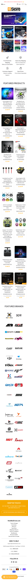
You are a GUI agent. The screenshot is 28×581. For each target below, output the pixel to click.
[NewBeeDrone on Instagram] (13, 562)
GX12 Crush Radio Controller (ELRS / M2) (7, 206)
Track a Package (14, 523)
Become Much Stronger (14, 536)
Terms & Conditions (14, 531)
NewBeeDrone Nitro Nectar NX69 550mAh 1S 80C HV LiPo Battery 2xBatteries (7, 289)
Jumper (7, 241)
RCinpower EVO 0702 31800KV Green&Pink (21, 156)
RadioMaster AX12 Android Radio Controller (7, 261)
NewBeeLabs (14, 533)
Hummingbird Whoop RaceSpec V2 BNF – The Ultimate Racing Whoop (20, 130)
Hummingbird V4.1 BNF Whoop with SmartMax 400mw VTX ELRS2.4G (7, 104)
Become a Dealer (14, 534)
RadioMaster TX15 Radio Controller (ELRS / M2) (20, 231)
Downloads (14, 525)
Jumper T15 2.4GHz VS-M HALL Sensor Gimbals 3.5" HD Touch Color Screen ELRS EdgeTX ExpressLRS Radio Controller (7, 234)
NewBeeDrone (20, 109)
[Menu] (2, 4)
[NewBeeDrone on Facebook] (11, 562)
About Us (14, 526)
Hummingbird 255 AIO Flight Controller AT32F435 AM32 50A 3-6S (7, 131)
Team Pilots (14, 528)
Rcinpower (20, 159)
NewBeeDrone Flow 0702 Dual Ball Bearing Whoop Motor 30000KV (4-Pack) (7, 181)
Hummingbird (7, 107)
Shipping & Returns (14, 529)
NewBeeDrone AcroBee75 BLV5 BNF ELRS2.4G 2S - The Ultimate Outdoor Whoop (20, 104)
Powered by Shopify (19, 576)
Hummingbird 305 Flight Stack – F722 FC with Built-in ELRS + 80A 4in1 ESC (20, 180)
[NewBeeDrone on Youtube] (16, 562)
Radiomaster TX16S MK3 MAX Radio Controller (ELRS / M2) (20, 207)
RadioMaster (7, 209)
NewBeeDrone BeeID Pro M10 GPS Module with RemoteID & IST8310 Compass (20, 262)
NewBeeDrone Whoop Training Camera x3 (7, 156)
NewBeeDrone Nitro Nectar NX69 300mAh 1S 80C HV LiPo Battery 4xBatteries (20, 289)
